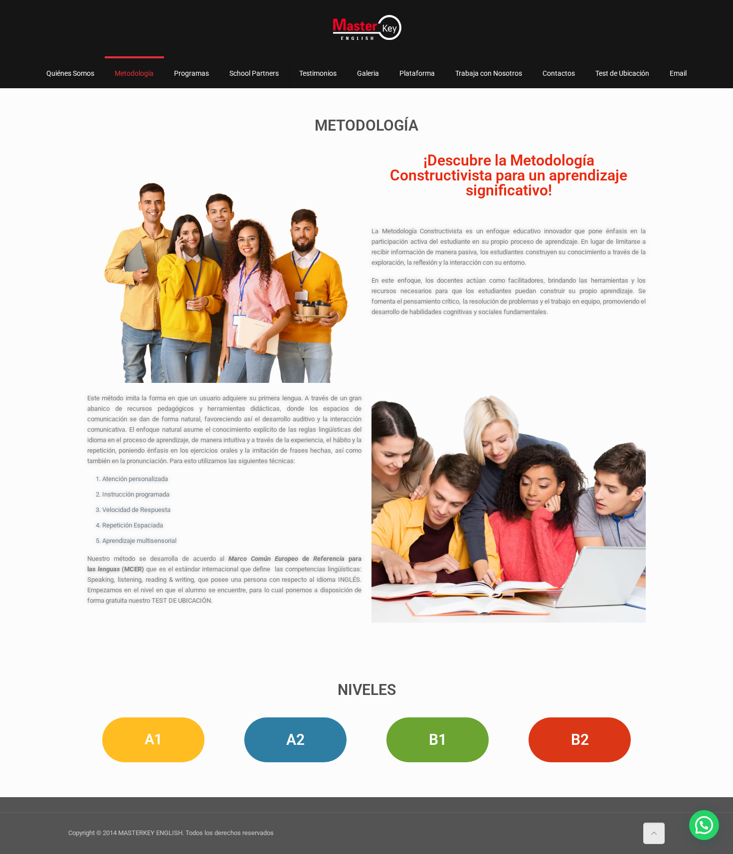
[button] (704, 825)
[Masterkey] (366, 27)
